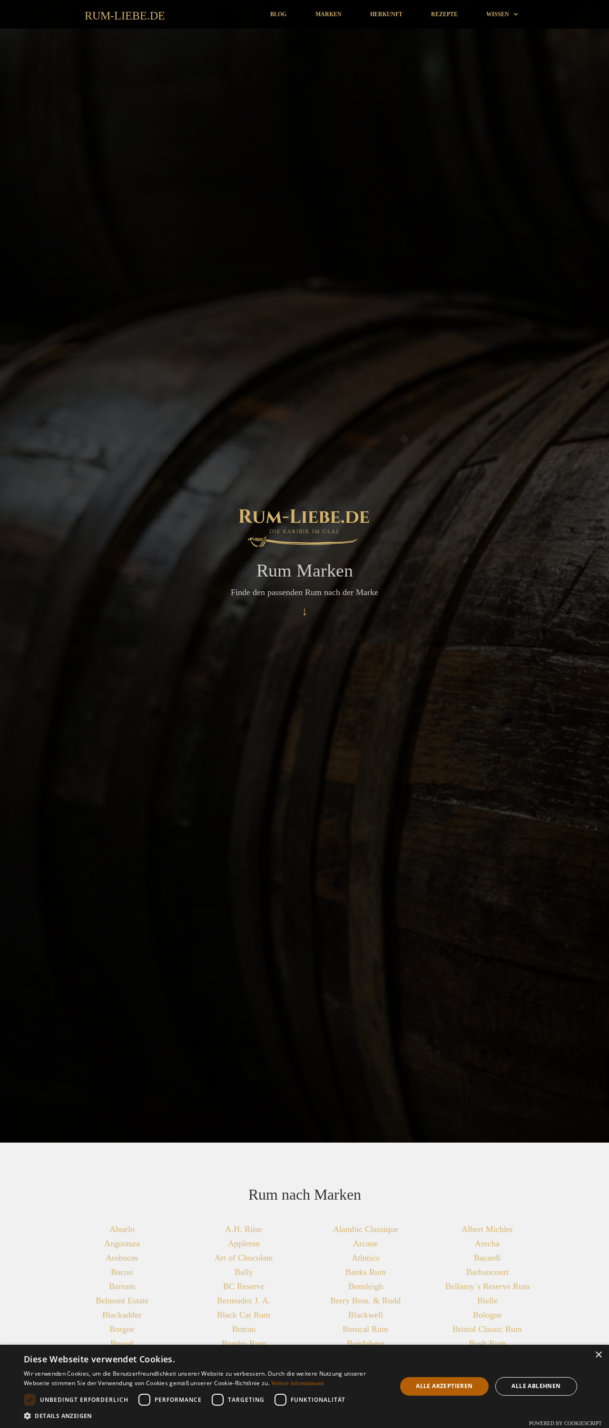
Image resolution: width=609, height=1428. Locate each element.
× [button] (598, 1355)
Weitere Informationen (297, 1383)
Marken (328, 14)
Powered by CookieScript (565, 1423)
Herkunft (386, 14)
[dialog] (304, 1386)
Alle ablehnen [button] (535, 1386)
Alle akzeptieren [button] (444, 1386)
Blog (278, 14)
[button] (502, 14)
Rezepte (444, 14)
